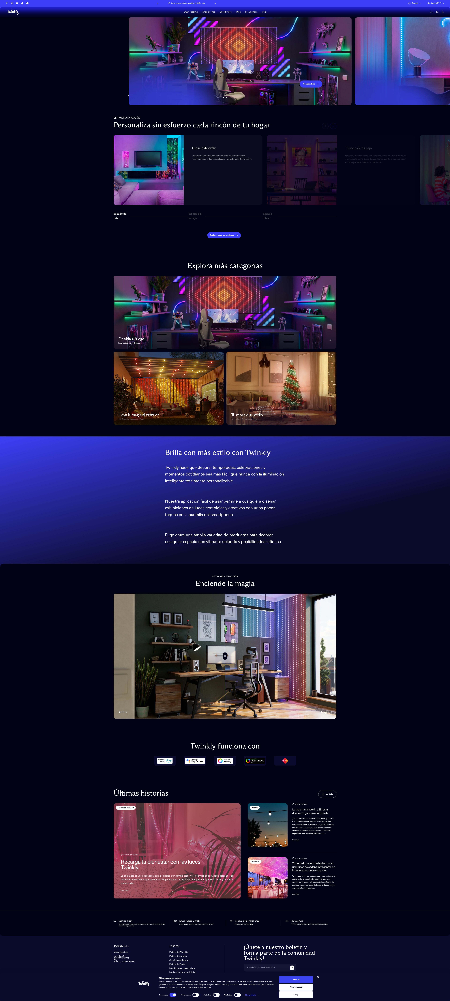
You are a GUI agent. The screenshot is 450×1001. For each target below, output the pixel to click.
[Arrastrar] (225, 656)
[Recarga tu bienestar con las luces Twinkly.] (177, 850)
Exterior (255, 807)
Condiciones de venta (179, 960)
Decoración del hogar (126, 807)
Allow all (296, 979)
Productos (255, 861)
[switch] (195, 995)
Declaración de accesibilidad (182, 972)
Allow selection (296, 987)
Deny (296, 995)
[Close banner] (318, 977)
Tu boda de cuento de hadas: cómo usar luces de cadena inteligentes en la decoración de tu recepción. (313, 867)
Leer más (124, 890)
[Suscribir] (292, 967)
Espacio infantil (268, 216)
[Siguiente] (215, 3)
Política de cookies (178, 956)
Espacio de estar (120, 216)
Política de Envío (177, 964)
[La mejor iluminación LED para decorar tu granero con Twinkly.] (267, 825)
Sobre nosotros (121, 952)
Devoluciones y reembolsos (182, 968)
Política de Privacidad (179, 952)
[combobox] (414, 3)
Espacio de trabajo (194, 216)
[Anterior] (157, 3)
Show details (250, 995)
